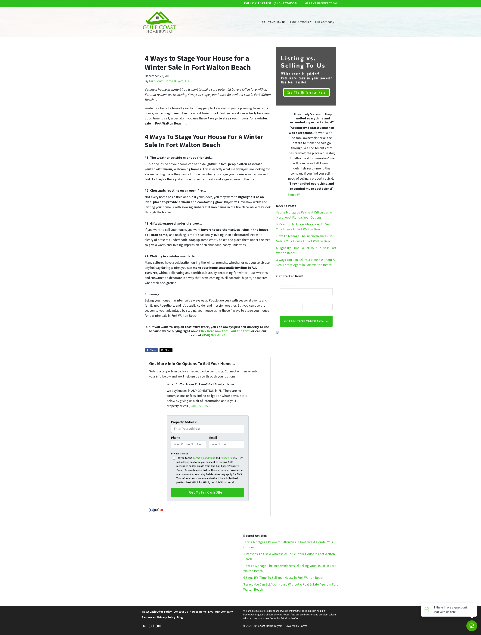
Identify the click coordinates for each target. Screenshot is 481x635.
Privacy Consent (181, 454)
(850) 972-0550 (213, 335)
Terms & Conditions (204, 458)
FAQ (210, 612)
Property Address (184, 422)
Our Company (324, 22)
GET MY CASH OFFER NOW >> (306, 321)
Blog (180, 617)
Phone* (314, 300)
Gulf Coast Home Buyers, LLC (169, 81)
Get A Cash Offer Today (157, 612)
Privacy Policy (228, 458)
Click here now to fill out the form (224, 331)
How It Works (299, 22)
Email (214, 437)
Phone (175, 437)
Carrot (303, 626)
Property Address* (290, 285)
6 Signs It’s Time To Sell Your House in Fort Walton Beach (283, 577)
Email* (283, 300)
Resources (149, 617)
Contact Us (180, 612)
